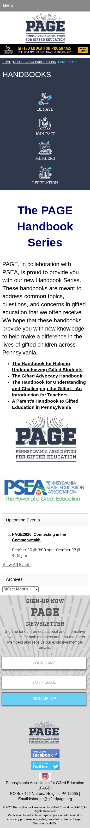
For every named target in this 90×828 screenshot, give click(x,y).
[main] (45, 353)
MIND (52, 823)
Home (6, 62)
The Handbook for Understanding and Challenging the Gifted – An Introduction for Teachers (49, 388)
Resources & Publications (34, 62)
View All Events (16, 564)
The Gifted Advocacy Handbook (47, 375)
